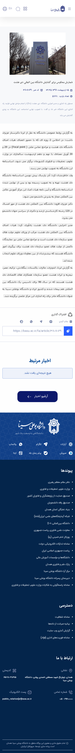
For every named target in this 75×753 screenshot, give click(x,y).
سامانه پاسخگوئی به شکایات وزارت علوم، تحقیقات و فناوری (41, 585)
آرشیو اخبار (41, 396)
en (10, 8)
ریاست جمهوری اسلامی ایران (56, 551)
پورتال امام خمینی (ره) (59, 537)
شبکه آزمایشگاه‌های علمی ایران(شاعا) (52, 516)
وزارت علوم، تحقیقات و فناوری (55, 489)
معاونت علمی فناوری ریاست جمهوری (52, 530)
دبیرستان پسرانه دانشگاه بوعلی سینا (52, 578)
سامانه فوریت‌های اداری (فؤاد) (55, 638)
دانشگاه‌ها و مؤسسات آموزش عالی (53, 558)
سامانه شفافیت (62, 617)
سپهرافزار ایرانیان (27, 746)
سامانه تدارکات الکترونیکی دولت (54, 544)
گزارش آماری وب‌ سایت (58, 631)
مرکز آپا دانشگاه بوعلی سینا (57, 571)
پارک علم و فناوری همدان (58, 564)
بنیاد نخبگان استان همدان (57, 510)
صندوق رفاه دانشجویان (58, 503)
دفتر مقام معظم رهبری (59, 482)
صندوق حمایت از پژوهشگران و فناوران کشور (48, 496)
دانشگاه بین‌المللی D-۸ (58, 523)
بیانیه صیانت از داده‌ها (59, 624)
